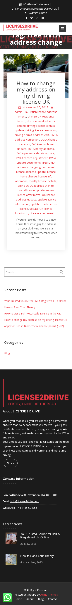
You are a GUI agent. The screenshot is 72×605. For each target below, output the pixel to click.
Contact (52, 599)
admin (18, 112)
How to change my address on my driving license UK (36, 92)
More (10, 463)
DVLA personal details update (35, 153)
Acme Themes (49, 594)
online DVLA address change (36, 185)
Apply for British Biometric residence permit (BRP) (34, 326)
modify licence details (42, 181)
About (30, 599)
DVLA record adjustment (32, 158)
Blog (7, 353)
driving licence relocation (40, 130)
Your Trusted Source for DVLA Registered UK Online (35, 301)
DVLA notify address (41, 149)
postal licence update (31, 190)
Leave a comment (42, 213)
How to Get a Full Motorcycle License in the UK (32, 313)
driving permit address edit (32, 135)
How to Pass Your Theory (19, 307)
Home (18, 599)
